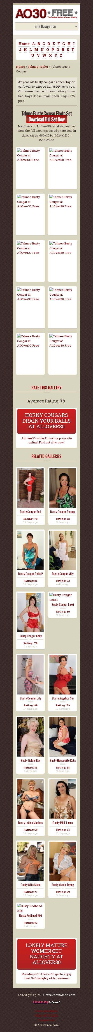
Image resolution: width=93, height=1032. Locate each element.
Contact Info (46, 1020)
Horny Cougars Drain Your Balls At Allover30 (47, 421)
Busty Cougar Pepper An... (62, 511)
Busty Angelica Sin (63, 698)
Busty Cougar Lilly (30, 698)
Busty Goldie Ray (30, 760)
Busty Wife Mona (30, 884)
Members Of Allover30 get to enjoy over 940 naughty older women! (46, 976)
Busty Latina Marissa (30, 822)
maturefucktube (46, 1011)
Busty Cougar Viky (62, 573)
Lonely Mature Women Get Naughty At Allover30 (46, 953)
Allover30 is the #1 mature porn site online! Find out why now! (46, 440)
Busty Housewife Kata (63, 760)
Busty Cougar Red (30, 511)
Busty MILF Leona (63, 822)
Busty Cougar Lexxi (62, 604)
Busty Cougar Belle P (30, 573)
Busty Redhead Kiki (30, 915)
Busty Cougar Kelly (30, 636)
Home (24, 43)
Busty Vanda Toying (62, 884)
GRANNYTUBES (46, 1015)
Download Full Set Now (47, 119)
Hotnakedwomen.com (59, 995)
